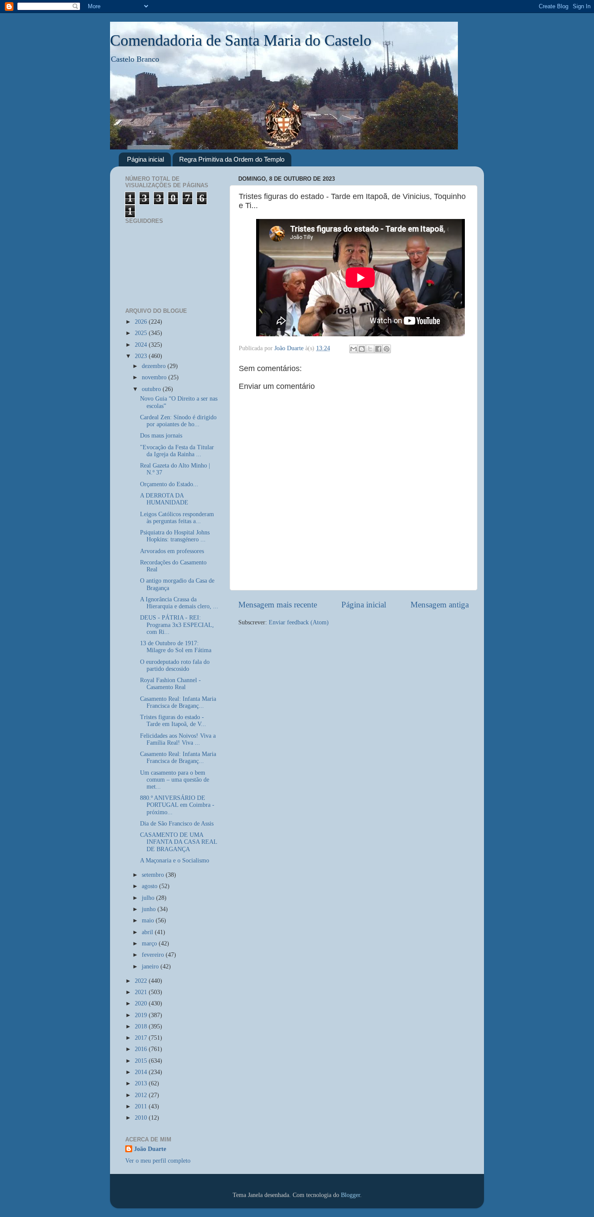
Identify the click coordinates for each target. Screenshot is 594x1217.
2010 (142, 1117)
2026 (142, 321)
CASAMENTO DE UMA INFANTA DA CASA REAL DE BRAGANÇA (178, 842)
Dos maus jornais (161, 435)
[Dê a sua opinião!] (361, 349)
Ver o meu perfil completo (157, 1160)
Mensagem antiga (439, 604)
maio (149, 920)
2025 (142, 333)
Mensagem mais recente (277, 604)
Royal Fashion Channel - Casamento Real (170, 683)
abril (148, 932)
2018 (142, 1026)
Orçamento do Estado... (169, 484)
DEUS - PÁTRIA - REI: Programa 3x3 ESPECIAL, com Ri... (177, 624)
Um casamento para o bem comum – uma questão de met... (174, 779)
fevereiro (154, 955)
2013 (142, 1083)
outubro (152, 389)
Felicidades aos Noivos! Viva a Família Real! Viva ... (178, 739)
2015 (142, 1061)
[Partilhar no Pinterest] (386, 349)
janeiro (151, 966)
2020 (142, 1003)
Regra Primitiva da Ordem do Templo (231, 159)
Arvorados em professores (172, 551)
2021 (142, 992)
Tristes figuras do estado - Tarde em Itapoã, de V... (173, 720)
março (150, 943)
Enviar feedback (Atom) (299, 622)
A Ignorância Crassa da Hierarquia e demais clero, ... (179, 603)
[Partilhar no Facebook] (378, 349)
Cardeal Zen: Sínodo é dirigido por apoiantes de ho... (178, 421)
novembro (155, 377)
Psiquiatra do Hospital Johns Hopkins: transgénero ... (175, 536)
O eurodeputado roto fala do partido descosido (175, 665)
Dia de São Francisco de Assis (177, 823)
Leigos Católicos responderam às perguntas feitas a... (177, 517)
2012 (142, 1095)
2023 (142, 356)
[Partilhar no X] (370, 349)
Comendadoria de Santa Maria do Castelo (240, 40)
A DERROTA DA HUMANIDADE (164, 499)
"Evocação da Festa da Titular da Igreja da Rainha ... (177, 451)
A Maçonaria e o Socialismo (174, 860)
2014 (142, 1072)
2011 (142, 1106)
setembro (154, 875)
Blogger (350, 1195)
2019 (142, 1015)
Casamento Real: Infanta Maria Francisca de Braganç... (178, 702)
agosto (150, 886)
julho (149, 898)
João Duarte (150, 1149)
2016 (142, 1049)
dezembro (154, 366)
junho (149, 909)
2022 (142, 981)
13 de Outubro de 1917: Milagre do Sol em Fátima (175, 646)
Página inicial (145, 159)
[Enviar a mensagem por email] (353, 349)
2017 (142, 1038)
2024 (142, 345)
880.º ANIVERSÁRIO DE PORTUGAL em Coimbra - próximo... (177, 805)
